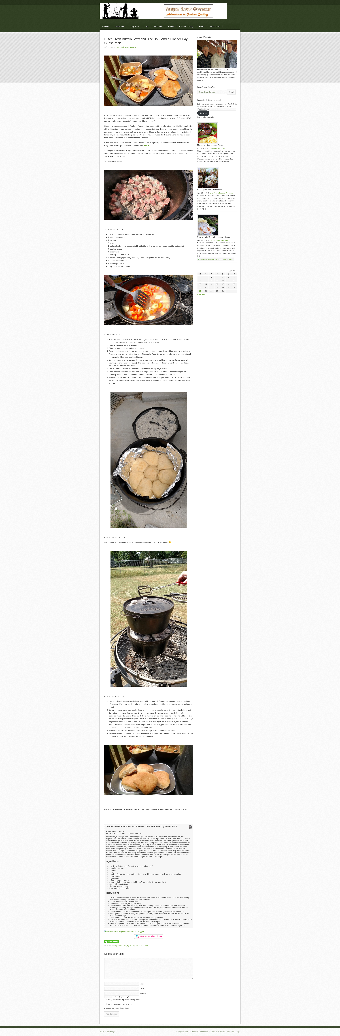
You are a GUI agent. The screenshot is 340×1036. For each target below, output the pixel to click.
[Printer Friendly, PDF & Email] (111, 942)
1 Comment (222, 148)
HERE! (146, 145)
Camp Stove (134, 26)
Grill (146, 26)
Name (142, 984)
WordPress (231, 1032)
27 (200, 291)
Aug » (204, 294)
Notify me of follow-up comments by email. (123, 1000)
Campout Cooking (186, 26)
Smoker (171, 26)
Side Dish (144, 945)
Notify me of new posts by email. (120, 1004)
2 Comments (223, 240)
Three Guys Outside (170, 16)
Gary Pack (120, 47)
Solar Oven (158, 26)
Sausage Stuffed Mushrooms (209, 190)
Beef (115, 945)
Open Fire (131, 945)
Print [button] (190, 828)
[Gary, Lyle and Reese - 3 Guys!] (217, 68)
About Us (105, 26)
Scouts (137, 945)
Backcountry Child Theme (199, 1032)
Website (143, 994)
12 (234, 281)
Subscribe (203, 113)
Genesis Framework (218, 1032)
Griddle (201, 26)
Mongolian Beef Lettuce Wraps (210, 145)
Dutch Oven (119, 26)
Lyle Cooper (213, 148)
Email (142, 989)
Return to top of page (107, 1032)
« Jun (199, 294)
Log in (238, 1032)
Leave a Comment (131, 47)
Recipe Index (215, 26)
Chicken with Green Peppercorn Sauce (213, 237)
